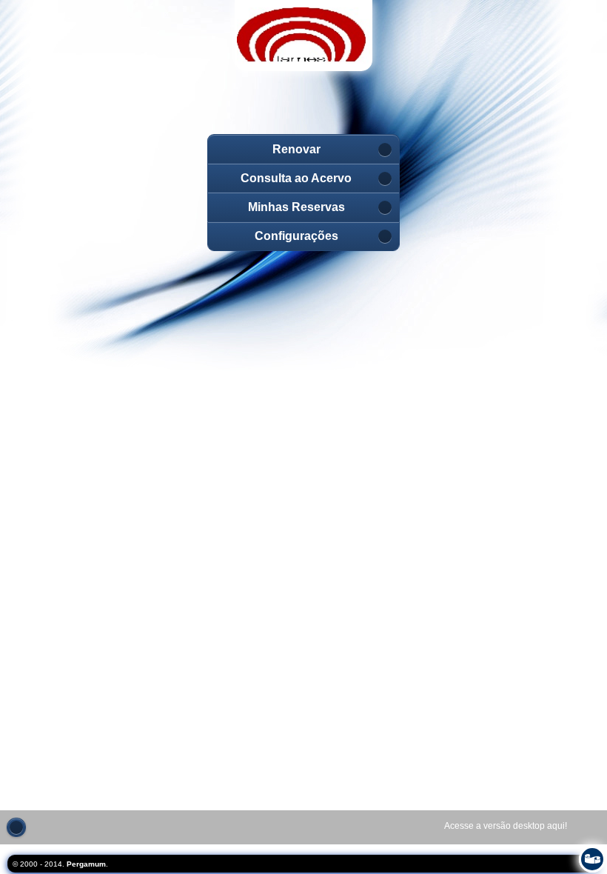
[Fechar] (16, 827)
